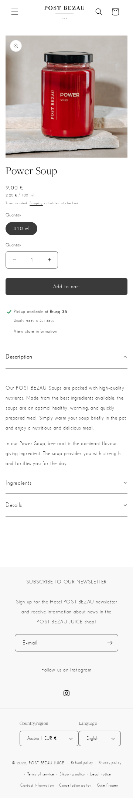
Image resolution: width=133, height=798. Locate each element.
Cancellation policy (75, 785)
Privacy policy (110, 762)
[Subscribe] (110, 642)
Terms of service (40, 774)
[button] (15, 12)
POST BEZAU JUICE (46, 763)
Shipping (36, 203)
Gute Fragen (107, 785)
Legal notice (100, 774)
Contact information (37, 785)
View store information (35, 331)
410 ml (21, 228)
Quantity (13, 245)
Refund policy (82, 762)
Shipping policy (72, 774)
